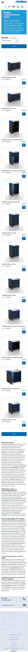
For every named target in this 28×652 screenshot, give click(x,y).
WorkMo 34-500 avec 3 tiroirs (9, 77)
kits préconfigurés (5, 589)
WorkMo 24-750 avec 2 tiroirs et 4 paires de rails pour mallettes (14, 170)
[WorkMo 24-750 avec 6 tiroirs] (14, 252)
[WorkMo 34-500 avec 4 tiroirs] (14, 97)
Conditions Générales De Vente (14, 634)
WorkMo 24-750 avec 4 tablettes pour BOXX (12, 139)
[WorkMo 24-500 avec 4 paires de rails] (14, 377)
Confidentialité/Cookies (14, 639)
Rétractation (14, 646)
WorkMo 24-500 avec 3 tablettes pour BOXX (12, 357)
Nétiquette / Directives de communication (14, 648)
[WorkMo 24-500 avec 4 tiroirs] (14, 408)
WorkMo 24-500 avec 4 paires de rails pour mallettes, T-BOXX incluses (14, 326)
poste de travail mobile (13, 515)
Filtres (14, 46)
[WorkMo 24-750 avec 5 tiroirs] (14, 221)
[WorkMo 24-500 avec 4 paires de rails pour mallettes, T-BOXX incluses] (14, 314)
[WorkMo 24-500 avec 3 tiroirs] (14, 283)
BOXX (14, 472)
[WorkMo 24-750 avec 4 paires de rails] (14, 190)
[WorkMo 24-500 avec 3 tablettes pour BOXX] (14, 346)
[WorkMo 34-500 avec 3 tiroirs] (14, 66)
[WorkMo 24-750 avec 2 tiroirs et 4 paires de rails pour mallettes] (14, 159)
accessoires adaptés (14, 497)
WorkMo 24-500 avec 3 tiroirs (9, 295)
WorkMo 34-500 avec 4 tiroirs (9, 108)
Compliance (14, 643)
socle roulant (10, 503)
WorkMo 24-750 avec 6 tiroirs (9, 264)
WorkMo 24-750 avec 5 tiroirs (9, 233)
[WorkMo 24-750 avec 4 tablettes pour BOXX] (14, 128)
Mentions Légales (14, 637)
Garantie (14, 641)
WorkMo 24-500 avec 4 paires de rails (11, 388)
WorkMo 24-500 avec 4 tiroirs (9, 419)
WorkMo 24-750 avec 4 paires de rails (11, 202)
